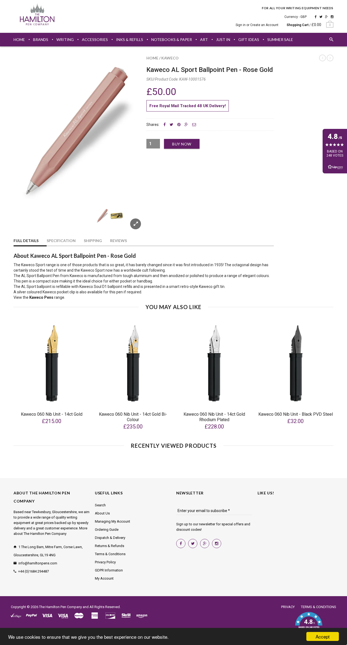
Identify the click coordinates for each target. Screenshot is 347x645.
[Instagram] (332, 16)
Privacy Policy (105, 562)
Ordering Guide (106, 530)
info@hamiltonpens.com (37, 563)
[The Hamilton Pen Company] (37, 15)
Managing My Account (112, 521)
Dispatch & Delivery (110, 538)
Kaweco (170, 58)
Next (131, 222)
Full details (26, 240)
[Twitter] (320, 16)
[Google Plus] (326, 16)
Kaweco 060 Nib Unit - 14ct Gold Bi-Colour (133, 417)
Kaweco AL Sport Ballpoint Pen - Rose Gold (209, 70)
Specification (61, 240)
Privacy (288, 607)
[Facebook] (316, 16)
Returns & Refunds (109, 546)
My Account (104, 578)
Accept (323, 636)
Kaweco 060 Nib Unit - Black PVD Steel (295, 414)
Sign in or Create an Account (257, 25)
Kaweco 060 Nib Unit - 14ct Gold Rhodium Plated (214, 417)
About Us (102, 513)
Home (152, 58)
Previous (24, 222)
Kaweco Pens (41, 297)
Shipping (93, 240)
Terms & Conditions (110, 554)
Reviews (118, 240)
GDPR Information (109, 570)
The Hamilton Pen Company (60, 607)
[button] (308, 623)
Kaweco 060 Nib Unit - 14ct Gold (51, 414)
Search (100, 505)
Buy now (181, 144)
